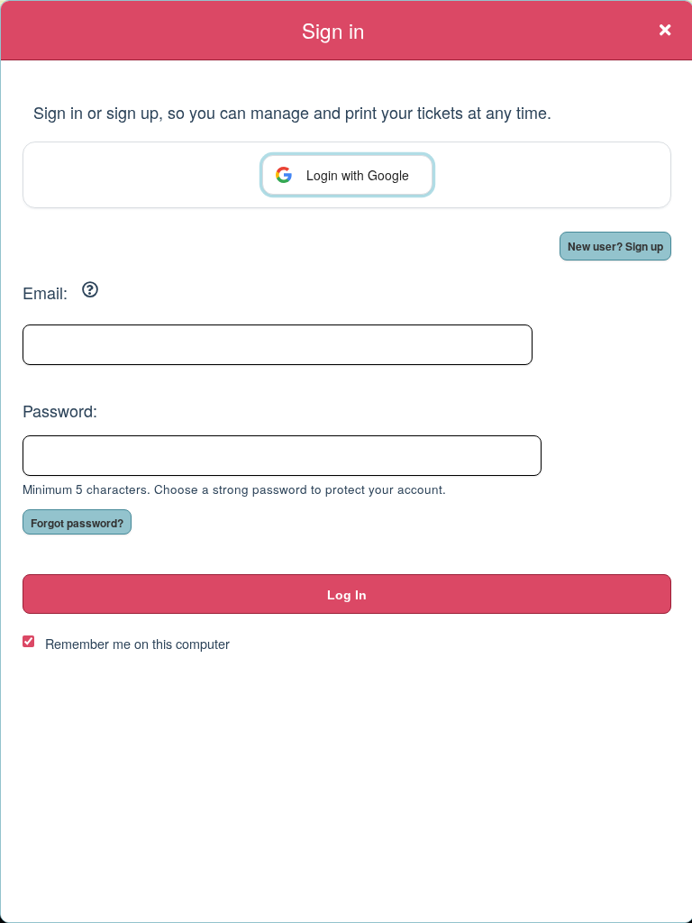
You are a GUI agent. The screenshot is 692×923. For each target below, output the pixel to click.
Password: (60, 410)
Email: (45, 292)
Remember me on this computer (137, 643)
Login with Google (357, 175)
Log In (347, 595)
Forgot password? (77, 523)
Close (665, 29)
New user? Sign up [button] (615, 246)
